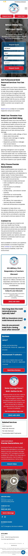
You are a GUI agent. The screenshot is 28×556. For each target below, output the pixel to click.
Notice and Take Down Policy (8, 549)
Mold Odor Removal (8, 428)
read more (21, 347)
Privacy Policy (3, 548)
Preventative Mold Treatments (11, 433)
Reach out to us (6, 109)
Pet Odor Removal (7, 431)
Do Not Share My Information (13, 548)
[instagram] (5, 517)
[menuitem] (3, 537)
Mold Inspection (7, 426)
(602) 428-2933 (6, 509)
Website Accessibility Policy (20, 549)
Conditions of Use (23, 548)
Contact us (7, 247)
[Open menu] (26, 8)
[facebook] (2, 517)
